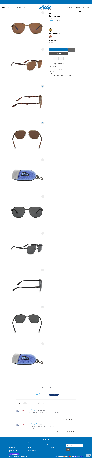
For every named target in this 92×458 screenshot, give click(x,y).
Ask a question (65, 20)
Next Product (69, 79)
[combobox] (15, 2)
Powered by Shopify (23, 456)
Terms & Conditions (32, 450)
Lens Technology (50, 446)
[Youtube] (48, 439)
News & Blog (11, 451)
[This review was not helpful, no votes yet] (73, 419)
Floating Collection (20, 7)
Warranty (61, 58)
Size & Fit (56, 58)
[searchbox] (19, 403)
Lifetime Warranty (31, 446)
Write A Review (54, 394)
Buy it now (58, 53)
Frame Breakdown (50, 447)
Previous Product (62, 79)
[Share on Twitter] (80, 12)
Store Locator (86, 7)
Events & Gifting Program (14, 450)
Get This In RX (72, 50)
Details (51, 58)
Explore (78, 7)
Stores (10, 446)
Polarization (49, 444)
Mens (3, 7)
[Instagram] (45, 439)
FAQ (29, 448)
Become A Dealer (12, 447)
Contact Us (30, 444)
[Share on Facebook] (79, 12)
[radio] (50, 30)
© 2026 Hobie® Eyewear (14, 456)
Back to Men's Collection (53, 79)
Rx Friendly (69, 7)
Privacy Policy (31, 451)
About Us (11, 444)
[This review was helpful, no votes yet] (69, 419)
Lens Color (49, 448)
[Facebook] (43, 439)
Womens (10, 7)
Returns (29, 447)
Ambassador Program (13, 448)
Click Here (45, 433)
